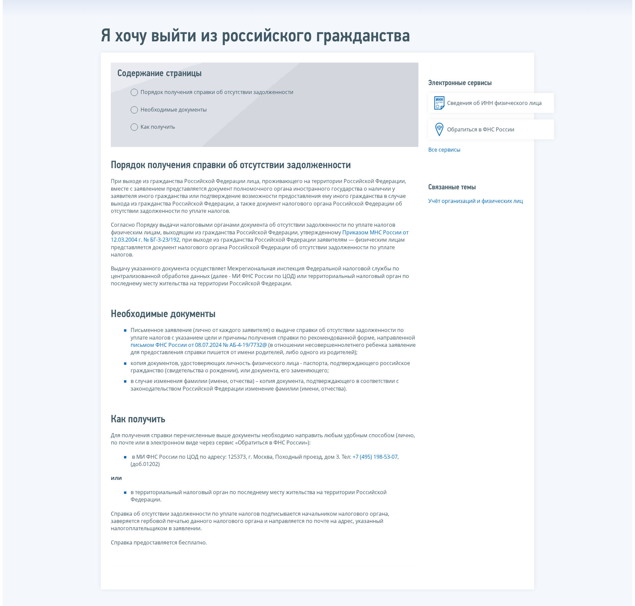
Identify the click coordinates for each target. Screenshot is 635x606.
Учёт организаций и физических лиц (475, 201)
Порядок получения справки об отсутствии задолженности (217, 92)
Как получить (158, 126)
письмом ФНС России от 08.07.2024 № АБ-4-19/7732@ (199, 345)
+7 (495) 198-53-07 (375, 456)
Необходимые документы (174, 109)
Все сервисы (444, 149)
